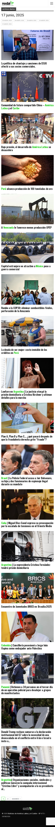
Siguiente (15, 799)
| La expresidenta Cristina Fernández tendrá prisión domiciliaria (25, 566)
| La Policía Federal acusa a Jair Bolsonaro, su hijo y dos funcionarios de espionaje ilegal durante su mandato (26, 481)
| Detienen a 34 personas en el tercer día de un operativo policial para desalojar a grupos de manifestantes (27, 690)
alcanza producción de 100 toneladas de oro (27, 189)
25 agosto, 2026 (7, 20)
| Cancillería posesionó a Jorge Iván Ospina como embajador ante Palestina (24, 646)
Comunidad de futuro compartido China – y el (27, 106)
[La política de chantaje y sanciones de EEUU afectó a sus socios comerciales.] (27, 45)
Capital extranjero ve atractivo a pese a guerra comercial (26, 267)
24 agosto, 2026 (19, 20)
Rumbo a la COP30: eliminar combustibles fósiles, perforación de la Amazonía (27, 309)
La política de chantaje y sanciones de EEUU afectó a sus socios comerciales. (24, 64)
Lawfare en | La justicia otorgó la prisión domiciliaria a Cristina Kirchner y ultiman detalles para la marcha (26, 394)
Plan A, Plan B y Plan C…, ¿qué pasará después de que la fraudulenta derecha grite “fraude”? (26, 437)
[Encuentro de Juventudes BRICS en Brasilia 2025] (27, 588)
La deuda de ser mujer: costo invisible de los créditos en (24, 351)
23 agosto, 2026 (31, 20)
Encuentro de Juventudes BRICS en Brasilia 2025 (26, 606)
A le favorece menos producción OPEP (26, 227)
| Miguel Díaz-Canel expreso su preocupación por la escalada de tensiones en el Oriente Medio (27, 524)
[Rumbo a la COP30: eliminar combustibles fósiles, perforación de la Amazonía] (27, 289)
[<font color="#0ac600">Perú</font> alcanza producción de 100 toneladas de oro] (27, 170)
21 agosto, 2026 (7, 24)
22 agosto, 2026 (43, 20)
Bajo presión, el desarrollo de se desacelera (26, 148)
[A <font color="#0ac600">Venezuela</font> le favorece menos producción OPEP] (27, 209)
